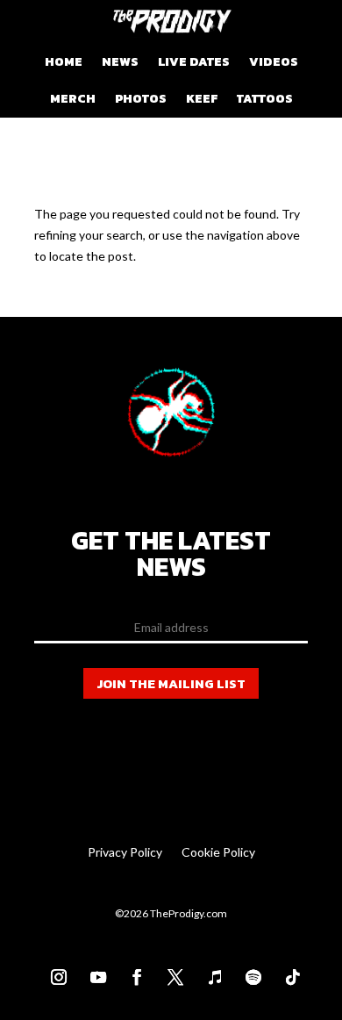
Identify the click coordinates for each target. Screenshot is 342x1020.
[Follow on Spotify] (249, 972)
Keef (201, 99)
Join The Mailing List (171, 683)
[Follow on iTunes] (209, 972)
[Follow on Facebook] (131, 972)
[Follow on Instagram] (54, 972)
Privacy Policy (125, 852)
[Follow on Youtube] (93, 972)
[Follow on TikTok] (287, 972)
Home (63, 62)
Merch (73, 99)
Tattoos (265, 99)
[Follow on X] (171, 972)
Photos (141, 99)
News (120, 62)
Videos (273, 62)
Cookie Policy (218, 852)
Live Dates (194, 62)
